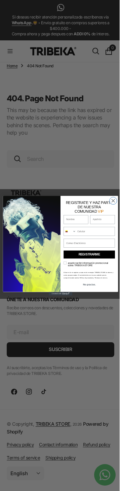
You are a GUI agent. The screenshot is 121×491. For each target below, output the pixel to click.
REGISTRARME (86, 254)
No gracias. (86, 284)
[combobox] (67, 231)
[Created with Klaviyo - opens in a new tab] (58, 293)
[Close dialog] (110, 200)
